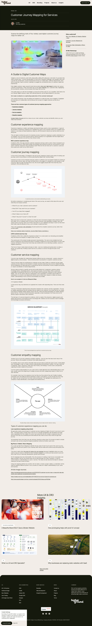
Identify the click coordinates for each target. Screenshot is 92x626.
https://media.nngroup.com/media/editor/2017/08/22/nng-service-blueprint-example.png (33, 476)
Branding (39, 2)
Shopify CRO (22, 595)
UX (15, 10)
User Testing (5, 595)
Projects (46, 2)
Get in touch (74, 55)
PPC (20, 600)
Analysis (21, 598)
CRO (20, 588)
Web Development (40, 590)
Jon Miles (18, 22)
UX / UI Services (5, 588)
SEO (20, 602)
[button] (29, 3)
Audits (20, 590)
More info (12, 618)
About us (54, 2)
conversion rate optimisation (24, 227)
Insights (61, 2)
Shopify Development (41, 593)
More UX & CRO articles (44, 569)
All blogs (12, 10)
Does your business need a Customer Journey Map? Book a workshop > (30, 231)
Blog (55, 595)
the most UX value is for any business (33, 451)
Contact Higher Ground (17, 118)
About (55, 590)
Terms (55, 598)
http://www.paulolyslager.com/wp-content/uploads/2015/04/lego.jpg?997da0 (30, 479)
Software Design (5, 590)
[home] (6, 2)
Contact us (56, 588)
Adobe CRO (22, 593)
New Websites (5, 593)
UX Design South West (7, 598)
